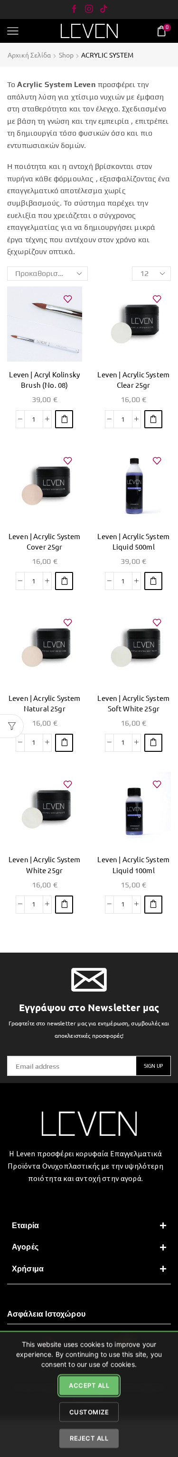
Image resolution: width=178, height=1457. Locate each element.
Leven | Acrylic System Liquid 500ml (133, 541)
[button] (64, 419)
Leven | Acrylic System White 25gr (45, 864)
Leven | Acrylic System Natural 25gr (45, 703)
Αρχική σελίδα (29, 54)
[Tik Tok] (104, 9)
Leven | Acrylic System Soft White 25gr (133, 703)
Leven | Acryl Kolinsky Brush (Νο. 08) (44, 379)
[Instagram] (89, 9)
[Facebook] (74, 9)
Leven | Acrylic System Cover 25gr (45, 541)
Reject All (89, 1438)
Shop (66, 54)
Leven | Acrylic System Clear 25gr (133, 379)
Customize (89, 1411)
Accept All (89, 1385)
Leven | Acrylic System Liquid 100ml (133, 864)
